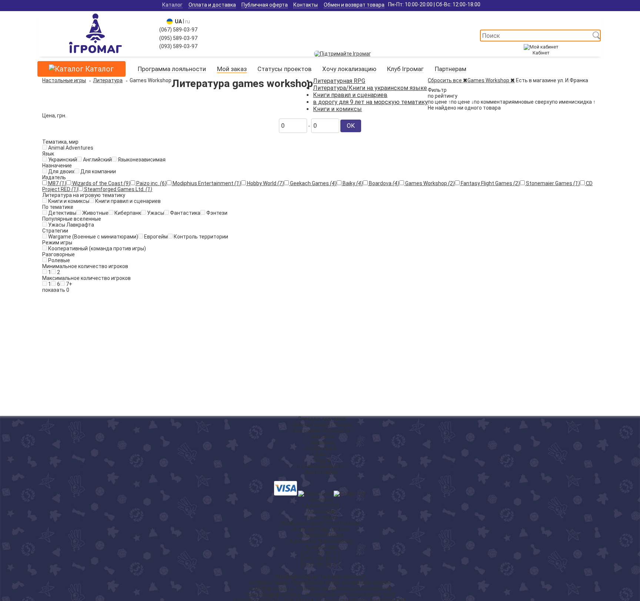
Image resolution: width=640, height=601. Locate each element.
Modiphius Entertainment (206, 183)
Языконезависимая (141, 160)
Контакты (305, 5)
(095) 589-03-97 (178, 38)
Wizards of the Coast (100, 183)
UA (177, 21)
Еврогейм (155, 237)
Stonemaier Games (552, 183)
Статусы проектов (284, 69)
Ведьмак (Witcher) (321, 535)
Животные (95, 213)
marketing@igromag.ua (273, 594)
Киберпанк (127, 213)
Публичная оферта (264, 5)
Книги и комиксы (337, 109)
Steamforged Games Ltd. (117, 189)
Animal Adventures (70, 148)
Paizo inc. (151, 183)
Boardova (383, 183)
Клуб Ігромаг (405, 69)
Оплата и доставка (212, 5)
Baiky (352, 183)
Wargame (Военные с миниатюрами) (92, 237)
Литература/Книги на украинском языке (370, 87)
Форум (321, 460)
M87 (56, 183)
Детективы (61, 213)
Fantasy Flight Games (490, 183)
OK (351, 125)
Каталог (172, 5)
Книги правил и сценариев (350, 95)
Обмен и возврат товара (354, 5)
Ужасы (155, 213)
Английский (97, 160)
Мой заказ (232, 69)
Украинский (62, 160)
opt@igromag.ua (269, 582)
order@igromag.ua (271, 588)
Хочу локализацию (349, 69)
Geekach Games (313, 183)
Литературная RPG (339, 80)
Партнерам (450, 69)
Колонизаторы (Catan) (321, 529)
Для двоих (60, 171)
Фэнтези (216, 213)
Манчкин (322, 499)
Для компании (97, 171)
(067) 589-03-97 (178, 30)
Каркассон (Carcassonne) (321, 541)
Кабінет (541, 53)
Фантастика (184, 213)
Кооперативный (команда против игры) (96, 248)
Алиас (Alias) (321, 517)
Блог (321, 454)
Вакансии (321, 442)
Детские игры (321, 547)
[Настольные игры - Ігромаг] (95, 54)
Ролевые (58, 260)
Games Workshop (429, 183)
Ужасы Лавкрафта (70, 225)
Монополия (321, 511)
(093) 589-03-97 (178, 46)
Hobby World (265, 183)
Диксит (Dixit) (321, 505)
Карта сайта (321, 472)
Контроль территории (200, 237)
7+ (68, 284)
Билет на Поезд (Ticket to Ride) (321, 523)
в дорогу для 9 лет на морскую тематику (370, 102)
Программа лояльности (172, 69)
